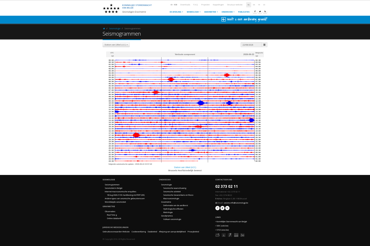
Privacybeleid (193, 231)
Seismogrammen (112, 184)
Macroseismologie (171, 198)
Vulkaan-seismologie (172, 219)
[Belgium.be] (242, 235)
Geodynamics (167, 216)
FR (259, 5)
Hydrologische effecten (173, 209)
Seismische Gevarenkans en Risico (178, 195)
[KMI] (230, 235)
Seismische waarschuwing (174, 188)
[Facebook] (255, 11)
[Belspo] (236, 235)
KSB (175, 4)
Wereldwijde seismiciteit (115, 202)
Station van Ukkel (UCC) (185, 167)
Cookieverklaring (139, 231)
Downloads (185, 4)
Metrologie (168, 212)
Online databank (114, 218)
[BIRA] (224, 235)
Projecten (205, 4)
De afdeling (175, 12)
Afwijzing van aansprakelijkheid (172, 231)
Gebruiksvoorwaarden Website (116, 231)
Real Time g (112, 215)
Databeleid (152, 231)
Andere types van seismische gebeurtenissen (125, 198)
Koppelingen (218, 4)
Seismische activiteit (172, 191)
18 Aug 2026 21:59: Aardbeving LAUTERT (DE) (126, 195)
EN (254, 5)
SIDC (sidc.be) (222, 226)
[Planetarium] (217, 235)
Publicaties (243, 12)
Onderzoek (227, 12)
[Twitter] (260, 11)
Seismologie (193, 12)
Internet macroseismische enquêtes (120, 191)
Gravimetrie (210, 12)
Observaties (110, 211)
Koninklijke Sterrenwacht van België (232, 221)
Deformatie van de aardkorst (175, 205)
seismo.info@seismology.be (236, 203)
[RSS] (265, 11)
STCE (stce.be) (223, 230)
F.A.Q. (195, 4)
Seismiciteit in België (113, 188)
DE (264, 5)
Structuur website (235, 4)
